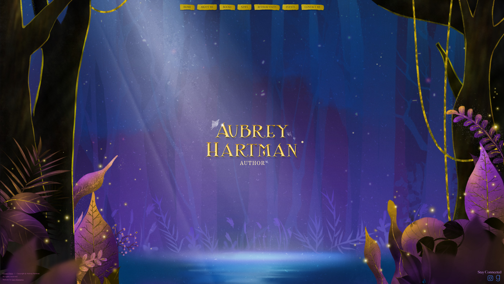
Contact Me (313, 7)
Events (290, 7)
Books (227, 7)
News (244, 7)
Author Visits (266, 7)
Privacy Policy (8, 273)
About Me (207, 7)
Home (187, 7)
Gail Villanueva (17, 279)
